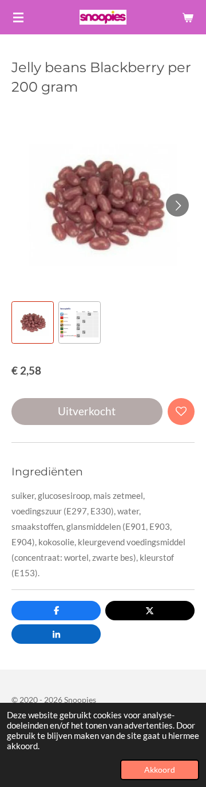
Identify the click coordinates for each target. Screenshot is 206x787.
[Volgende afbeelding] (177, 205)
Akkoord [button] (159, 769)
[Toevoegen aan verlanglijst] (181, 411)
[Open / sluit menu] (18, 17)
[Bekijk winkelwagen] (187, 17)
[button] (32, 322)
